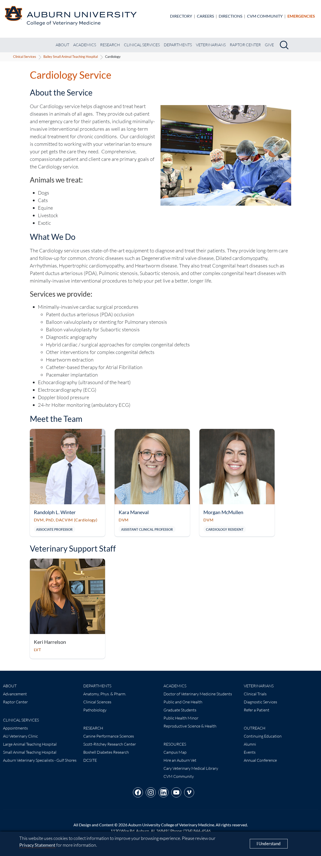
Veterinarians (211, 44)
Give (269, 44)
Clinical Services (142, 44)
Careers (205, 16)
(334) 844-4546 (197, 830)
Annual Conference (260, 760)
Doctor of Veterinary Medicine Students (198, 693)
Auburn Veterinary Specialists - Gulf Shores (39, 760)
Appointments (15, 728)
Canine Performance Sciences (108, 736)
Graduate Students (180, 709)
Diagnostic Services (260, 701)
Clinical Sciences (97, 701)
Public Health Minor (181, 717)
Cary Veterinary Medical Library (191, 768)
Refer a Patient (256, 709)
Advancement (15, 693)
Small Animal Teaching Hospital (29, 752)
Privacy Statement (37, 845)
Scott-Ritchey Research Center (109, 744)
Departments (178, 44)
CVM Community (265, 16)
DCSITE (90, 760)
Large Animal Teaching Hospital (30, 744)
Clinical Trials (255, 693)
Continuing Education (263, 736)
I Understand (269, 843)
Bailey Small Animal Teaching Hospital (70, 57)
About (62, 44)
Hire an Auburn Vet (180, 760)
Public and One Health (183, 701)
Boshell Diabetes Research (106, 752)
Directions (230, 16)
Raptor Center (245, 44)
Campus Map (175, 752)
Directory (181, 16)
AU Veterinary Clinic (20, 736)
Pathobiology (95, 709)
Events (250, 752)
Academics (84, 44)
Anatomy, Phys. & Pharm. (104, 693)
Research (110, 44)
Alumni (250, 744)
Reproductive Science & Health (190, 726)
